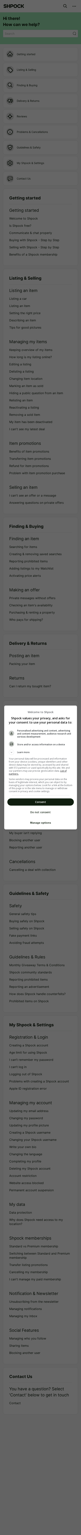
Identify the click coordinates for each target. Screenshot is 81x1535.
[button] (40, 752)
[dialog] (40, 767)
